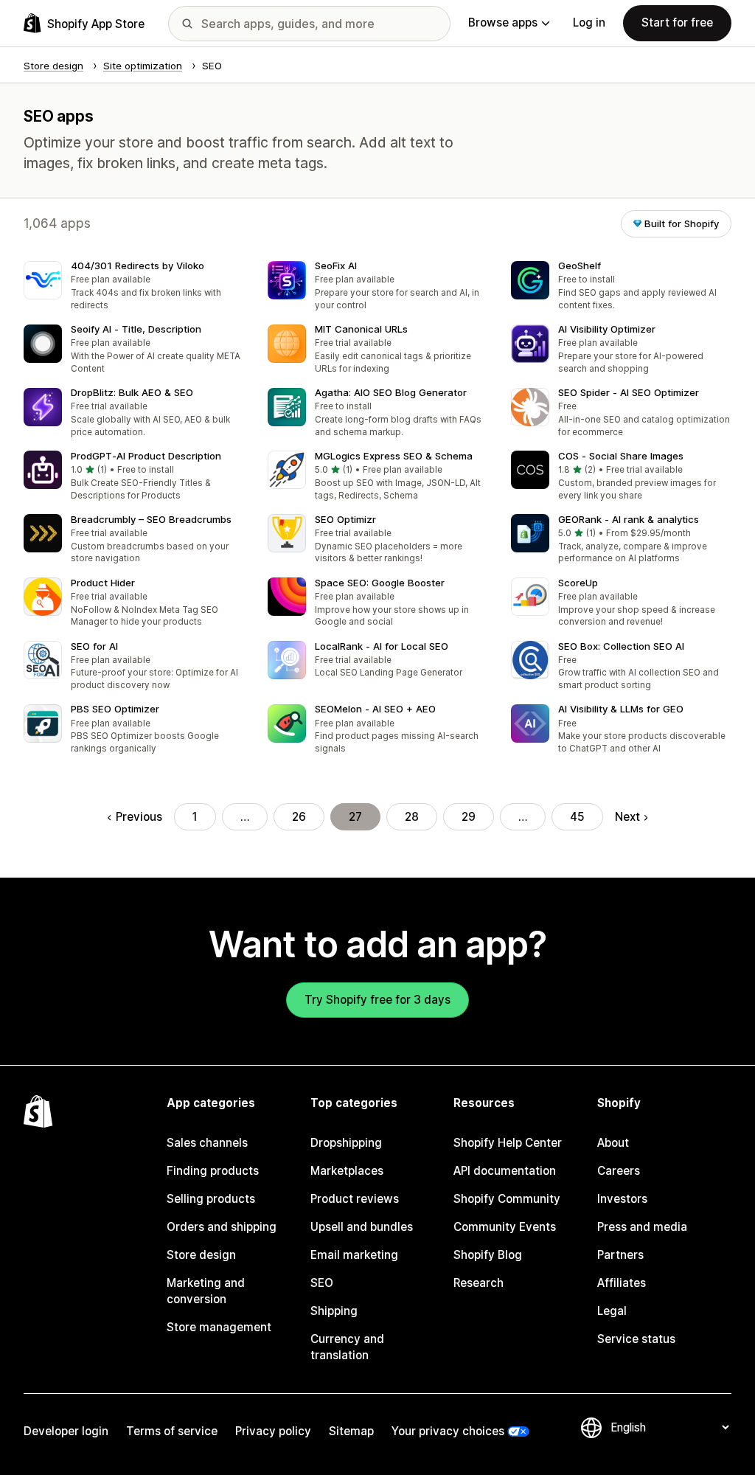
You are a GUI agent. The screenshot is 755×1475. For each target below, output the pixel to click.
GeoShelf (579, 265)
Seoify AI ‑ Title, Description (136, 329)
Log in (589, 22)
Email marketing (354, 1255)
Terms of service (172, 1431)
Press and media (642, 1227)
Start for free (677, 22)
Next (627, 817)
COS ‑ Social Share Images (620, 456)
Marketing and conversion (206, 1291)
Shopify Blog (487, 1255)
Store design (201, 1255)
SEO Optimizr (345, 519)
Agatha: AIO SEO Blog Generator (391, 392)
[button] (134, 287)
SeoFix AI (336, 265)
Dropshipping (346, 1143)
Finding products (213, 1171)
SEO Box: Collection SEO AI (621, 646)
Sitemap (351, 1431)
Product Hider (103, 583)
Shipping (334, 1311)
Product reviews (354, 1199)
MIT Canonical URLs (361, 329)
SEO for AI (94, 646)
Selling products (211, 1199)
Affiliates (621, 1283)
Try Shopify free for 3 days (377, 1000)
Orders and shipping (221, 1227)
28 (412, 817)
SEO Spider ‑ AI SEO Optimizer (628, 392)
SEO (321, 1283)
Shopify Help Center (507, 1143)
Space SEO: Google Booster (380, 583)
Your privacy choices (448, 1431)
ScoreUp (578, 583)
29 (469, 817)
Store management (219, 1327)
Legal (612, 1311)
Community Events (504, 1227)
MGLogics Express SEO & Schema (394, 456)
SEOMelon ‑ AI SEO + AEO (375, 709)
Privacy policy (273, 1431)
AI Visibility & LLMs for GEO (620, 709)
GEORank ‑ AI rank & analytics (628, 519)
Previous (138, 817)
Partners (620, 1255)
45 (577, 817)
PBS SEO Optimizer (115, 709)
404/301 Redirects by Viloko (137, 265)
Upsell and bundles (361, 1227)
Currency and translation (347, 1347)
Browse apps (502, 22)
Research (478, 1283)
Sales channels (207, 1143)
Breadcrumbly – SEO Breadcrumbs (151, 519)
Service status (636, 1339)
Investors (622, 1199)
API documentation (504, 1171)
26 (299, 817)
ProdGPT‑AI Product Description (146, 456)
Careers (618, 1171)
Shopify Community (506, 1199)
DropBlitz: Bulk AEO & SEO (132, 392)
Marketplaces (346, 1171)
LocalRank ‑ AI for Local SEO (381, 646)
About (613, 1143)
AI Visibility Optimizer (606, 329)
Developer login (66, 1431)
